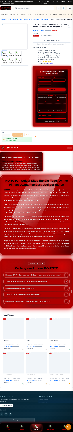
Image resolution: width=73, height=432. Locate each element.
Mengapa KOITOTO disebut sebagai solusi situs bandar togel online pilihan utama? (33, 275)
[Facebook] (1, 414)
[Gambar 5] (12, 61)
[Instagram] (6, 414)
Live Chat (65, 429)
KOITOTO (4, 14)
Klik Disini (50, 63)
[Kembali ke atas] (69, 422)
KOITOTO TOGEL (51, 14)
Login (22, 429)
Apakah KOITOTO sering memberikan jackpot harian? (23, 294)
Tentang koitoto (43, 399)
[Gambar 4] (5, 61)
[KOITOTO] (5, 8)
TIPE (53, 77)
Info (70, 148)
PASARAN (41, 77)
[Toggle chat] (68, 427)
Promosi (8, 429)
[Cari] (16, 8)
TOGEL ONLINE (60, 1)
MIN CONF (41, 83)
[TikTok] (10, 414)
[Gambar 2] (12, 54)
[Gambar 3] (18, 54)
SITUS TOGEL (14, 14)
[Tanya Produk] (34, 135)
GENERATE (51, 89)
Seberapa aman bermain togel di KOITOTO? (20, 288)
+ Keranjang (18, 135)
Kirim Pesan (8, 405)
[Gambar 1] (5, 54)
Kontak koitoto (43, 402)
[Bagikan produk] (69, 26)
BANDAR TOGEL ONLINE (41, 19)
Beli (27, 135)
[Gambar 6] (18, 61)
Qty (3, 132)
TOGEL (41, 1)
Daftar (36, 429)
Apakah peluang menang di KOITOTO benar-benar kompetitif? (26, 281)
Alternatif (50, 429)
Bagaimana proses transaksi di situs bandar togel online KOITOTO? (27, 301)
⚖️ (63, 8)
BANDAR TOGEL (49, 1)
